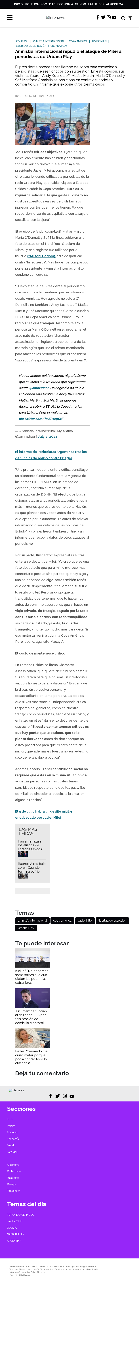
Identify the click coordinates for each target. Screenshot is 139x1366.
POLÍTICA (22, 41)
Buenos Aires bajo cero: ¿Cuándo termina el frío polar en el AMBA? (32, 869)
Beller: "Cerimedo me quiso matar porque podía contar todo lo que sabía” (31, 1057)
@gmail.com (88, 1266)
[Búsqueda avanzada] (130, 18)
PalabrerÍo (13, 1177)
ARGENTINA (14, 1240)
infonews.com (16, 1266)
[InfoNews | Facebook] (98, 17)
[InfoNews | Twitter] (103, 17)
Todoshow (13, 1190)
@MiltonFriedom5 (41, 256)
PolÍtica (32, 4)
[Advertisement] (69, 1323)
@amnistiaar (39, 388)
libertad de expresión (112, 920)
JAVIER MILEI (14, 1221)
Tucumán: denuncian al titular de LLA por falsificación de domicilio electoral (31, 1017)
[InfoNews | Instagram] (108, 17)
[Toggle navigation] (8, 17)
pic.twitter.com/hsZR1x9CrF (41, 419)
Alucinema (114, 4)
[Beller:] (32, 1047)
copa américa (62, 920)
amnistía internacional (32, 920)
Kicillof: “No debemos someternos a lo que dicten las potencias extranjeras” (31, 977)
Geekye (11, 1184)
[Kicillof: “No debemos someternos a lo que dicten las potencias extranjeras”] (32, 966)
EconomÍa (65, 4)
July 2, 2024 (48, 436)
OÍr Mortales (14, 1171)
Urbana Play (26, 928)
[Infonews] (16, 1090)
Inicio (18, 4)
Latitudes (96, 4)
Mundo (80, 4)
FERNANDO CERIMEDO (20, 1214)
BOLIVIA (12, 1227)
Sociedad (48, 4)
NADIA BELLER (15, 1234)
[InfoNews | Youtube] (114, 18)
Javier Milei (85, 920)
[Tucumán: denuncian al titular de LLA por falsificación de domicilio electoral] (32, 1007)
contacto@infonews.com (73, 1269)
